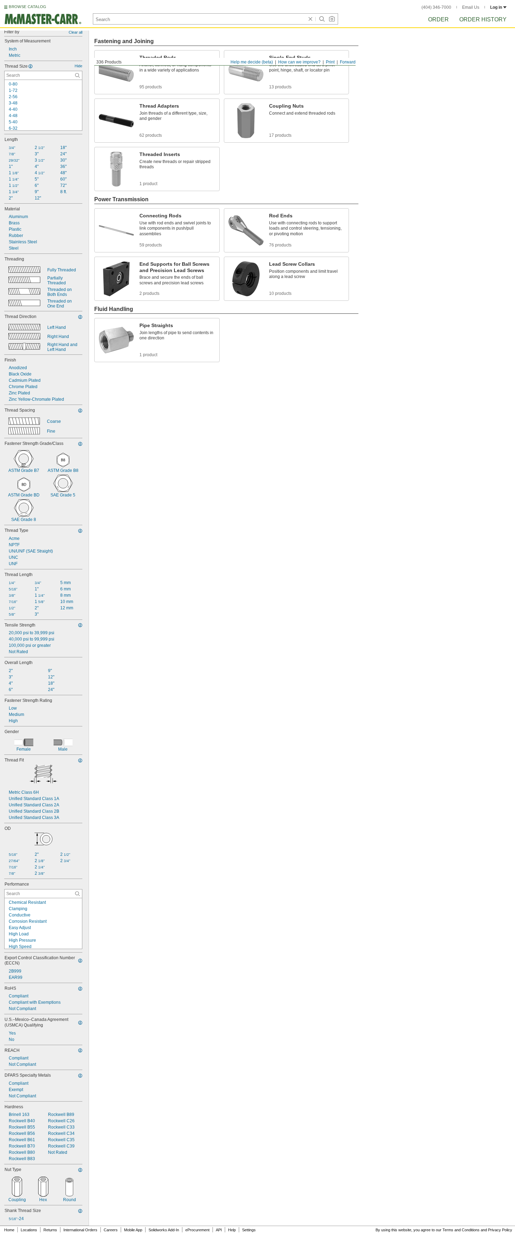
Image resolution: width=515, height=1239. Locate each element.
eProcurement (197, 1230)
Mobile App (133, 1230)
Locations (29, 1230)
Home (9, 1230)
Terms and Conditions (461, 1230)
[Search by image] (331, 18)
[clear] (310, 19)
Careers (111, 1230)
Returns (50, 1230)
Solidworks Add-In (164, 1230)
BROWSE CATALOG (27, 7)
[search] (77, 75)
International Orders (80, 1230)
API (219, 1230)
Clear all (75, 32)
